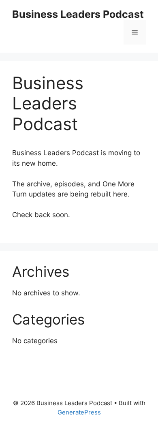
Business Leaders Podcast (78, 14)
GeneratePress (79, 412)
